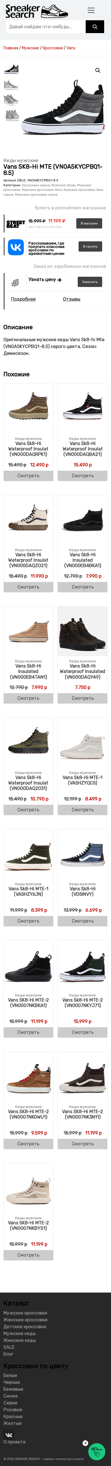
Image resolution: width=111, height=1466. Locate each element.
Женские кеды (19, 1340)
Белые (10, 1375)
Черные (11, 1382)
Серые (10, 1403)
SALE (9, 1347)
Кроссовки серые (36, 185)
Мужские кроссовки (25, 1313)
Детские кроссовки (24, 1326)
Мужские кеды (19, 1333)
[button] (98, 70)
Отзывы (71, 299)
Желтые (12, 1423)
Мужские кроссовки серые (36, 195)
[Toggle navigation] (91, 10)
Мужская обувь (63, 185)
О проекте (14, 1442)
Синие (10, 1396)
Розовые (12, 1409)
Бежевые (13, 1389)
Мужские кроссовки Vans (42, 190)
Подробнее (23, 299)
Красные (12, 1416)
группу (90, 246)
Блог (8, 1354)
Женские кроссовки (25, 1320)
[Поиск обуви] (95, 26)
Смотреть (28, 475)
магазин (89, 223)
